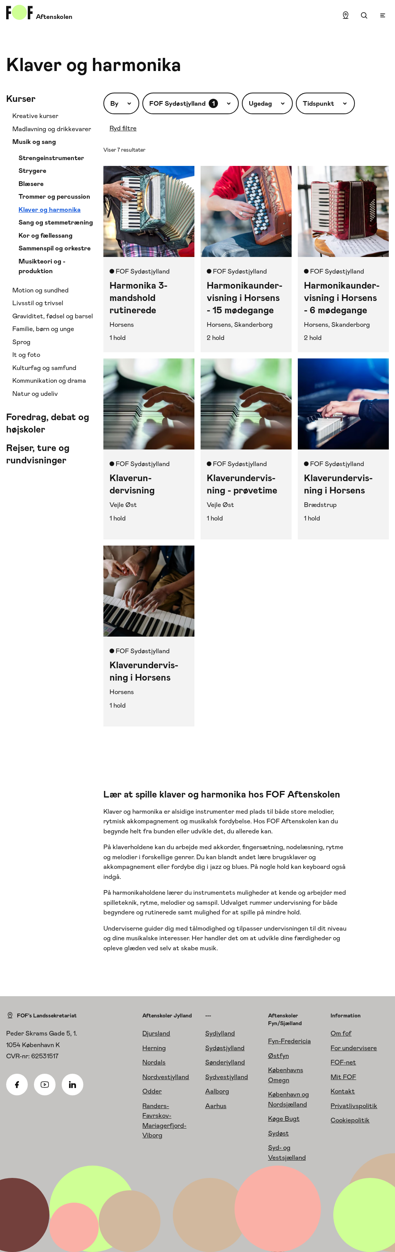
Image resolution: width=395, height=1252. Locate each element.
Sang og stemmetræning (56, 222)
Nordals (153, 1062)
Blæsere (31, 183)
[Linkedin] (72, 1084)
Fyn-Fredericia (289, 1041)
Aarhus (215, 1106)
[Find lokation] (345, 15)
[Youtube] (45, 1084)
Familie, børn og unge (43, 328)
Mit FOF (343, 1077)
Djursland (156, 1033)
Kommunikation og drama (49, 380)
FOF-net (343, 1062)
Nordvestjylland (165, 1077)
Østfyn (278, 1055)
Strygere (32, 170)
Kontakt (343, 1091)
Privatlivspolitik (354, 1106)
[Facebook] (17, 1084)
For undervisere (354, 1048)
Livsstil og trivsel (37, 303)
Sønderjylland (225, 1062)
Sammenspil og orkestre (55, 248)
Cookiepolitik (350, 1120)
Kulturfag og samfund (44, 367)
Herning (154, 1048)
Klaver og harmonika (50, 209)
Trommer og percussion (54, 196)
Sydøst (278, 1133)
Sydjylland (220, 1033)
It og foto (26, 354)
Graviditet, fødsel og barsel (52, 316)
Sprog (21, 342)
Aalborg (217, 1091)
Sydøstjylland (225, 1048)
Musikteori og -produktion (42, 266)
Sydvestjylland (226, 1077)
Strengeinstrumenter (51, 158)
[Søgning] (364, 15)
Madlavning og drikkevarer (51, 129)
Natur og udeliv (35, 393)
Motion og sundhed (40, 290)
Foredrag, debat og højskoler (47, 423)
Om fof (341, 1033)
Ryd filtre (123, 128)
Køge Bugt (284, 1118)
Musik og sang (34, 141)
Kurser (20, 99)
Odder (152, 1091)
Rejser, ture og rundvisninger (37, 454)
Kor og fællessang (46, 235)
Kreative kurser (35, 116)
